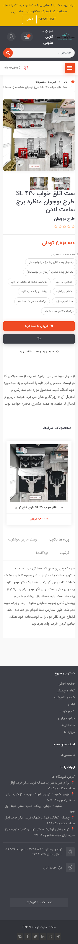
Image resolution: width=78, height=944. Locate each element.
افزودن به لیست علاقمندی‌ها (37, 351)
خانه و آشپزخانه (64, 697)
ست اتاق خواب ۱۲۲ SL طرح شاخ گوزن (39, 507)
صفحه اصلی (66, 683)
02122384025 (12, 67)
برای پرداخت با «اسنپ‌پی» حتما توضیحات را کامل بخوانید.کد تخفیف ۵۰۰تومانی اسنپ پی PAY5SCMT (39, 12)
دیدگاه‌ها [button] (42, 553)
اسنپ (29, 19)
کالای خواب (67, 711)
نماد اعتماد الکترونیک (39, 902)
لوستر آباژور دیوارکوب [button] (22, 539)
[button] (27, 36)
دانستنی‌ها (68, 725)
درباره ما (69, 732)
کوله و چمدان (66, 690)
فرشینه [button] (64, 553)
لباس (71, 704)
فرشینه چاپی (66, 718)
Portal (27, 927)
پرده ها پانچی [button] (59, 539)
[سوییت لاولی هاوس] (65, 36)
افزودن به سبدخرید (36, 326)
